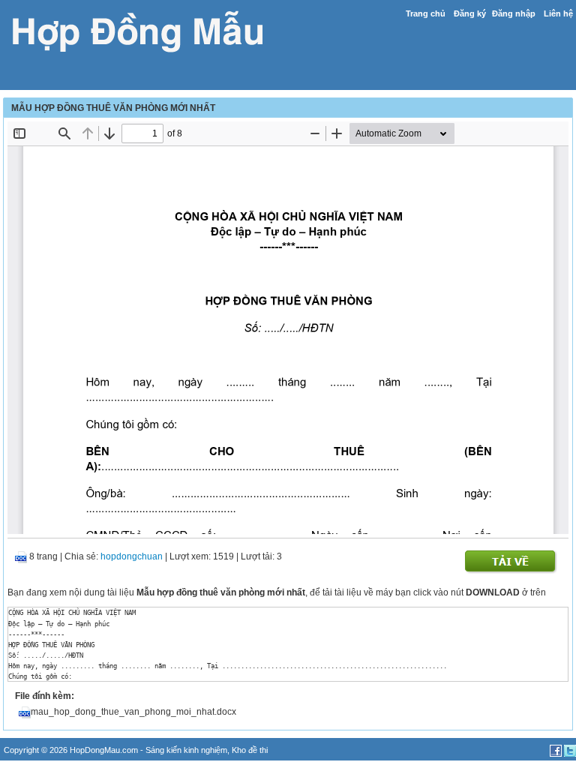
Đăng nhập (514, 13)
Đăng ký (470, 13)
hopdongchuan (131, 556)
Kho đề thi (250, 750)
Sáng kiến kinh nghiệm (186, 750)
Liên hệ (558, 13)
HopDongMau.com (104, 750)
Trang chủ (426, 13)
